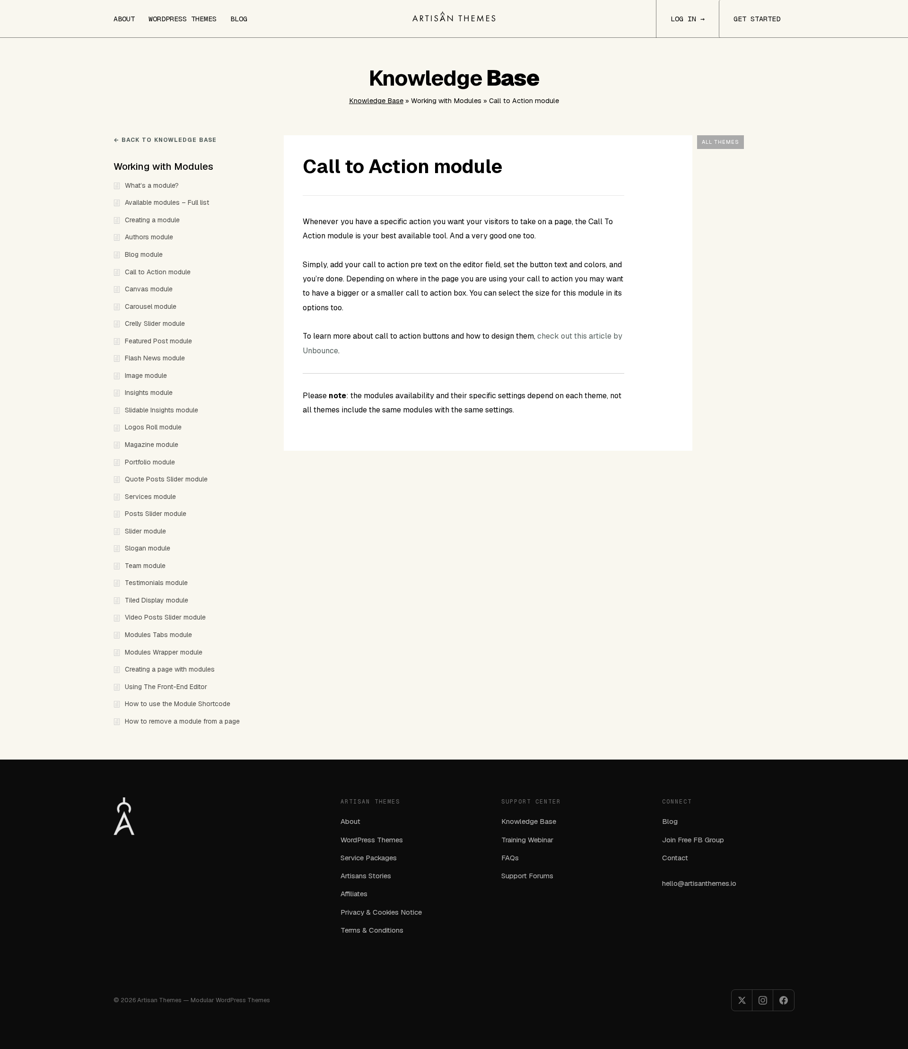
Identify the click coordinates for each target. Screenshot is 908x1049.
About (124, 18)
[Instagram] (762, 1000)
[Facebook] (783, 1000)
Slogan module (147, 548)
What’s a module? (152, 185)
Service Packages (368, 857)
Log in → (688, 18)
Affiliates (353, 893)
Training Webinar (527, 839)
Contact (675, 857)
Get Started (756, 18)
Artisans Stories (365, 875)
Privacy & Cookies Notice (381, 912)
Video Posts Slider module (165, 617)
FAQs (510, 857)
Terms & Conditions (371, 930)
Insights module (149, 392)
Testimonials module (156, 582)
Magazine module (151, 444)
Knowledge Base (376, 100)
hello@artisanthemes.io (699, 883)
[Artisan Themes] (454, 16)
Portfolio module (150, 462)
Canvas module (149, 289)
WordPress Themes (182, 18)
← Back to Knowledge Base (165, 140)
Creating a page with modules (170, 669)
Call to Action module (158, 272)
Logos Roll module (153, 427)
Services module (150, 496)
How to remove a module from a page (182, 721)
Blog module (144, 254)
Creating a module (152, 220)
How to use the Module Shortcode (177, 703)
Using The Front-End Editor (166, 686)
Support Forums (527, 875)
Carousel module (150, 306)
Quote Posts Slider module (166, 479)
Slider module (145, 531)
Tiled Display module (156, 600)
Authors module (149, 237)
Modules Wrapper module (163, 652)
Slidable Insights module (161, 410)
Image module (146, 375)
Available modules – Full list (167, 202)
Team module (145, 565)
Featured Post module (158, 341)
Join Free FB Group (693, 839)
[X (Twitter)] (742, 1000)
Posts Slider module (155, 513)
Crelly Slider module (155, 323)
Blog (238, 18)
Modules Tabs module (158, 634)
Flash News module (155, 358)
